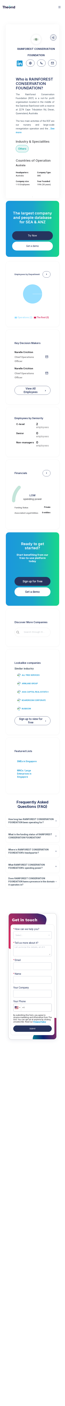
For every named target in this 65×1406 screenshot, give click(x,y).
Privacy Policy (39, 1022)
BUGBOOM (26, 709)
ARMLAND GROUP (30, 683)
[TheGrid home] (9, 7)
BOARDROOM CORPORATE (34, 700)
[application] (33, 297)
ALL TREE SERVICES (31, 675)
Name (17, 973)
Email (17, 960)
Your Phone (19, 1001)
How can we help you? (26, 929)
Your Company (21, 987)
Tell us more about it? (25, 942)
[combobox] (35, 632)
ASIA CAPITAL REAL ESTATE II (35, 692)
